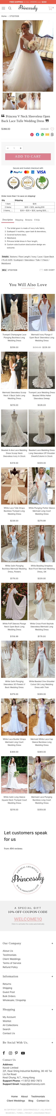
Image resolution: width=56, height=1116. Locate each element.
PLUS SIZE (7, 260)
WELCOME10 (28, 919)
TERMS (20, 1113)
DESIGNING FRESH (42, 1113)
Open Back (49, 256)
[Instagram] (11, 1053)
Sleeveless (29, 260)
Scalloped (18, 260)
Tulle (38, 260)
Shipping (19, 220)
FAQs (37, 220)
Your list (45, 129)
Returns (28, 220)
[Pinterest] (17, 1053)
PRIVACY (28, 1113)
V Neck (44, 260)
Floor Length (24, 256)
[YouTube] (23, 1053)
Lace (40, 256)
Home (4, 16)
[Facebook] (5, 1053)
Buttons (13, 256)
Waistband (6, 263)
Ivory (34, 256)
